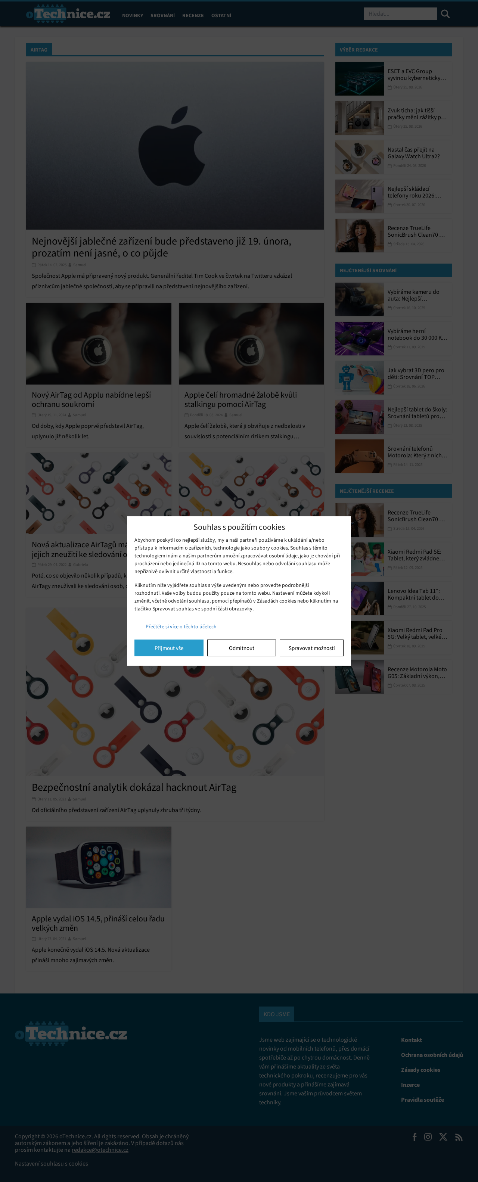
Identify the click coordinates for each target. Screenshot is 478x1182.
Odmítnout (241, 648)
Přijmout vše (169, 648)
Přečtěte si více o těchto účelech (181, 626)
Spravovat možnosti (312, 648)
